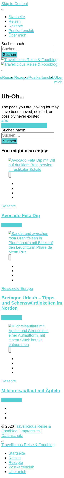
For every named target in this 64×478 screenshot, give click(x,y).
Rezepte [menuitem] (16, 462)
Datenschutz (12, 435)
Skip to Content (14, 3)
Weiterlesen (11, 225)
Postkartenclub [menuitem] (21, 467)
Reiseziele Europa (17, 288)
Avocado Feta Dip (20, 215)
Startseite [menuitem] (17, 453)
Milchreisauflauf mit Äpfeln (30, 390)
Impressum (31, 431)
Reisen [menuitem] (15, 458)
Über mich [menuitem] (17, 471)
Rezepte (16, 26)
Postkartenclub (21, 30)
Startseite (17, 17)
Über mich (17, 35)
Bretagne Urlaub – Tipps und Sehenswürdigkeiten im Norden (31, 303)
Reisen (15, 21)
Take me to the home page (24, 125)
